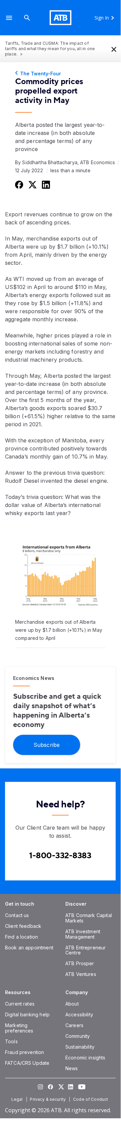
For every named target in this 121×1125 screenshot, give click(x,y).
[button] (9, 18)
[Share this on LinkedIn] (45, 184)
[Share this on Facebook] (18, 184)
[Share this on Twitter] (31, 184)
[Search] (27, 18)
